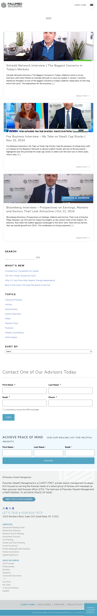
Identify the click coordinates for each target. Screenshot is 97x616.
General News (11, 309)
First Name (9, 385)
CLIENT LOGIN (80, 5)
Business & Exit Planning (13, 533)
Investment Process (11, 536)
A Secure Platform (11, 587)
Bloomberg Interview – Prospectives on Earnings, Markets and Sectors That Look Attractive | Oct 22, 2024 (47, 209)
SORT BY (11, 346)
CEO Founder (8, 563)
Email (6, 397)
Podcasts (9, 328)
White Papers (11, 337)
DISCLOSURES (44, 604)
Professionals (8, 566)
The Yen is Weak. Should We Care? (20, 275)
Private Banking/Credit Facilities (16, 548)
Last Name (54, 385)
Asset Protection (10, 545)
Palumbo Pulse (11, 323)
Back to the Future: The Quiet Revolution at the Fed (27, 285)
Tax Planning (8, 539)
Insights (6, 591)
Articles (8, 304)
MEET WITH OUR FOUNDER (19, 499)
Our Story (7, 581)
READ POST (82, 96)
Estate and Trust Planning (14, 542)
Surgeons (7, 572)
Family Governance (11, 551)
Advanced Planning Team (14, 527)
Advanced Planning (13, 299)
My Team (6, 584)
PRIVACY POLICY (75, 604)
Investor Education (13, 314)
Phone (52, 397)
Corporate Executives (12, 575)
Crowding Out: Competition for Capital (22, 271)
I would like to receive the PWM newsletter (22, 409)
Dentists (6, 569)
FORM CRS (59, 604)
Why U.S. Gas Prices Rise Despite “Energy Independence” (30, 280)
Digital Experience (10, 554)
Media (7, 318)
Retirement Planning (11, 530)
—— (5, 578)
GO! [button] (38, 257)
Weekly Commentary (14, 332)
